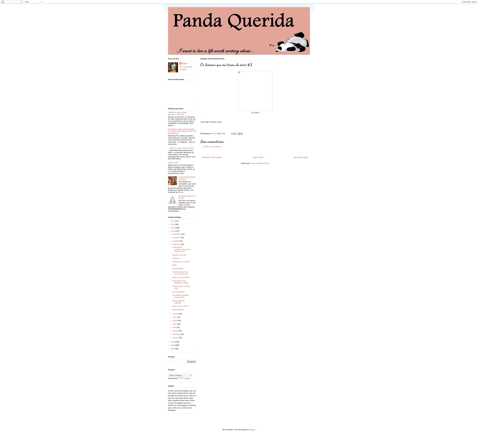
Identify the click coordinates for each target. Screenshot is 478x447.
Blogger (252, 430)
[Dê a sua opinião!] (234, 133)
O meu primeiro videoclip (178, 302)
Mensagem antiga (301, 157)
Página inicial (258, 157)
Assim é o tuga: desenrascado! (181, 148)
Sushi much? (173, 162)
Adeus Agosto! (178, 310)
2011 (173, 345)
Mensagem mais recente (212, 157)
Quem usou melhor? (180, 306)
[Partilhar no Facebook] (239, 133)
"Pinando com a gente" (181, 262)
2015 (173, 224)
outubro (176, 241)
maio (175, 324)
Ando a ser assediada (181, 277)
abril (175, 327)
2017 (173, 221)
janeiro (176, 338)
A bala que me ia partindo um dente (180, 282)
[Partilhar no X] (237, 133)
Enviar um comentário (212, 147)
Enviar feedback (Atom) (260, 163)
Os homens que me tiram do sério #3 (180, 273)
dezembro (177, 234)
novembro (177, 237)
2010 (173, 349)
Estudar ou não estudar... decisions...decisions (178, 113)
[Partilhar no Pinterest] (241, 133)
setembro (177, 244)
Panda (214, 133)
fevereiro (176, 334)
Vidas (174, 265)
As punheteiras (178, 292)
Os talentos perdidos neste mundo (180, 296)
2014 (173, 228)
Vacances (176, 258)
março (175, 331)
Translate (186, 378)
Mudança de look (179, 255)
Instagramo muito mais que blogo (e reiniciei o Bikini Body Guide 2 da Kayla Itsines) (182, 131)
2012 (173, 342)
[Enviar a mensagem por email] (232, 133)
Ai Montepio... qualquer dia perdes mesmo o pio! (181, 249)
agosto (176, 314)
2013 (173, 231)
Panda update (177, 268)
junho (175, 320)
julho (175, 317)
